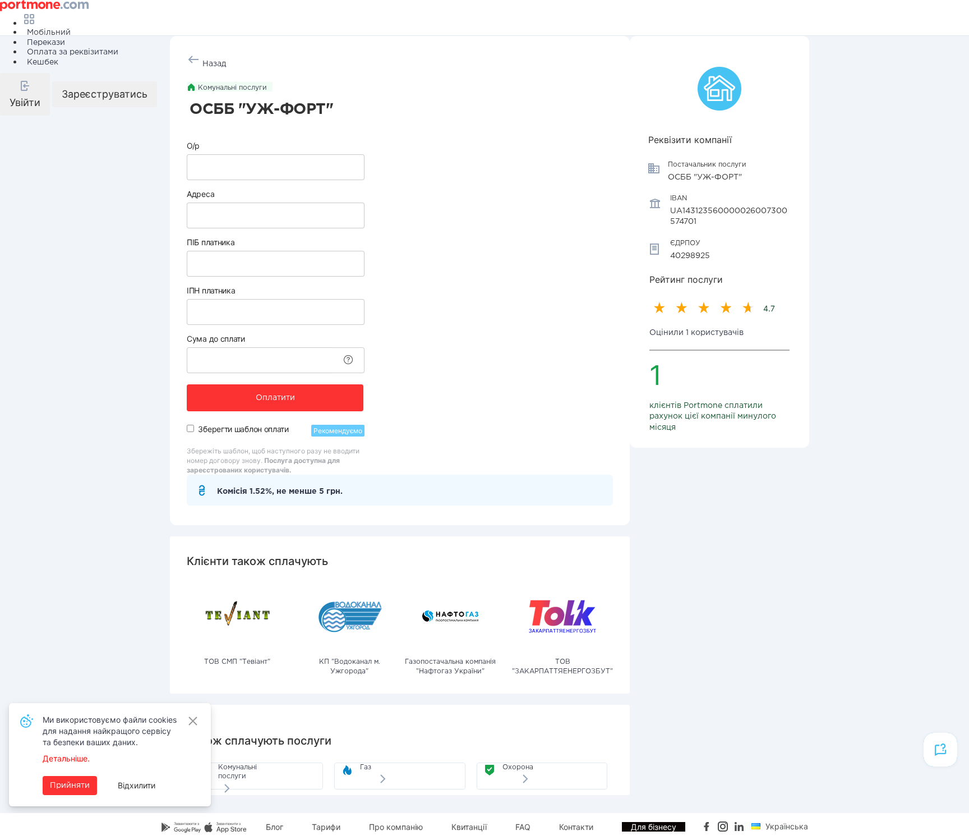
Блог (274, 827)
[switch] (190, 428)
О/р (193, 145)
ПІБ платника (210, 242)
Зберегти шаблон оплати (243, 429)
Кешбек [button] (42, 62)
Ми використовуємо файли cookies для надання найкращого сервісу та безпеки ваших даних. (110, 731)
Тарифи (326, 827)
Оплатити (275, 397)
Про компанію (396, 827)
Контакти (576, 827)
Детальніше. (66, 758)
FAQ (522, 827)
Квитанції (469, 827)
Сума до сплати (216, 338)
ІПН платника (211, 290)
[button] (25, 94)
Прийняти (70, 785)
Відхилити (136, 785)
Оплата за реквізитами (72, 52)
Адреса (200, 194)
